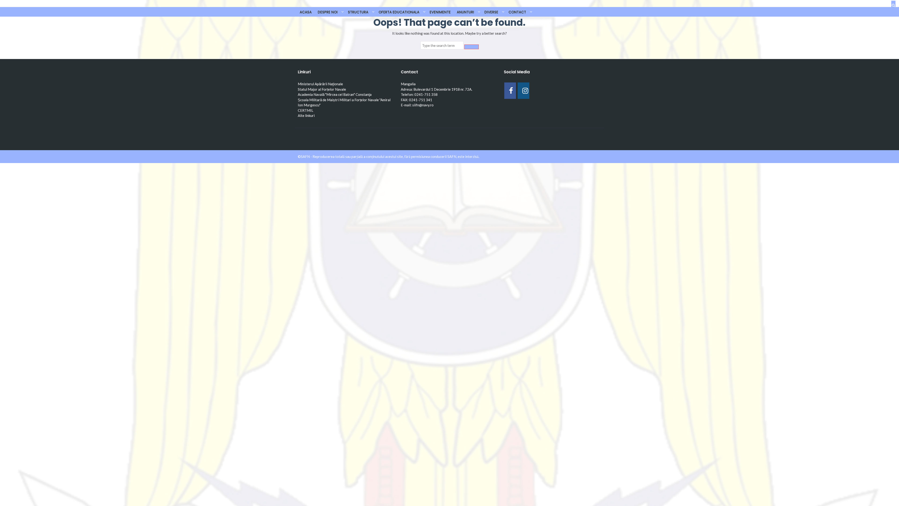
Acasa (306, 12)
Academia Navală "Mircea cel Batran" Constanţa (335, 94)
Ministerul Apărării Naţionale (320, 84)
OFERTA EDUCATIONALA (399, 12)
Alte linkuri (306, 115)
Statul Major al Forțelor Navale (322, 89)
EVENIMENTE (440, 12)
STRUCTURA (358, 12)
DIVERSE (491, 12)
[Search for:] (442, 45)
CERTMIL (305, 110)
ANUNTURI (465, 12)
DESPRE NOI (328, 12)
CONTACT (517, 12)
